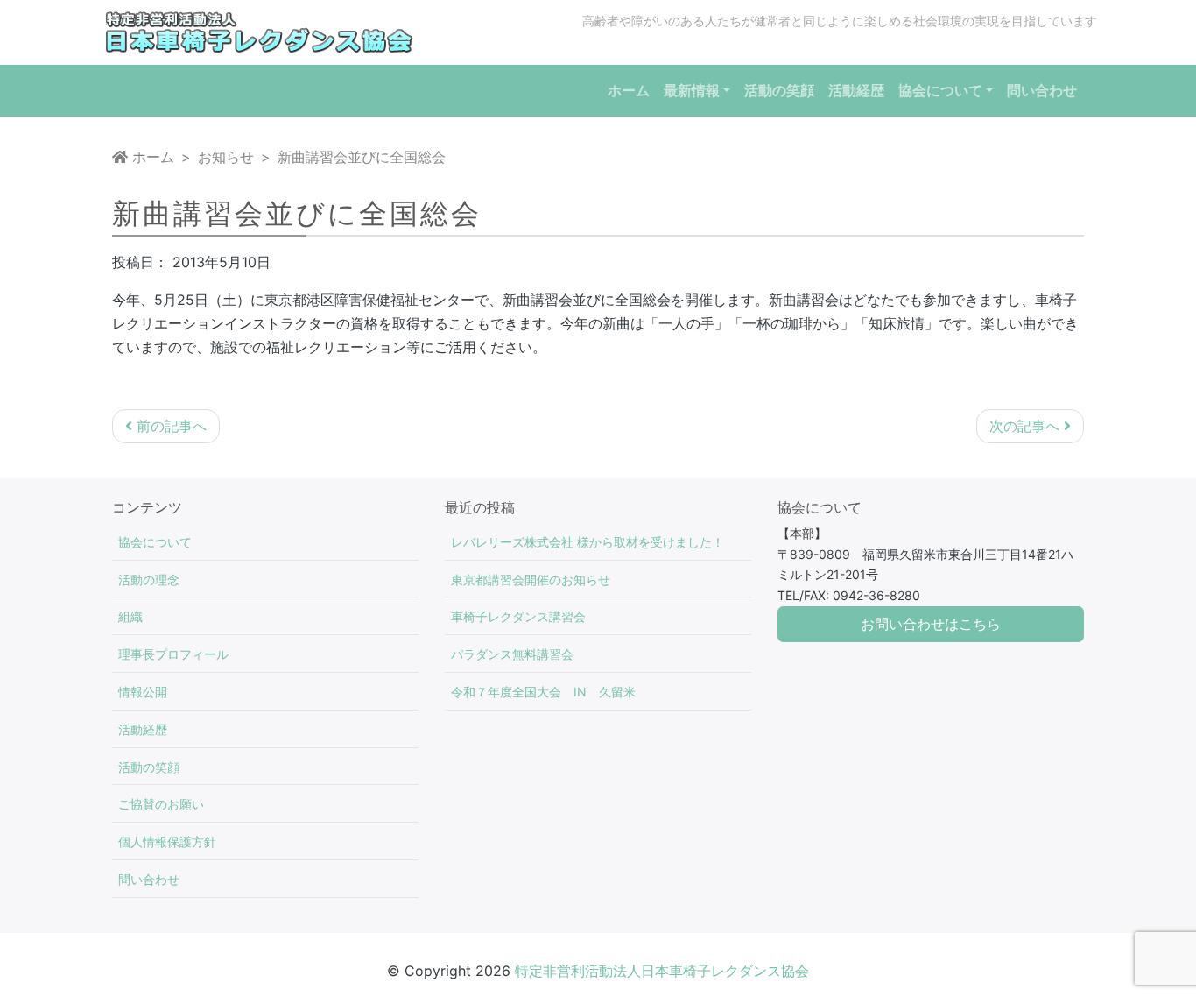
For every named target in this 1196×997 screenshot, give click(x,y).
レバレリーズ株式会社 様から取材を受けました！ (587, 541)
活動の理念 (148, 579)
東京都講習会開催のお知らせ (530, 579)
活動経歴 (142, 729)
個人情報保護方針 (167, 841)
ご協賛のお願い (161, 803)
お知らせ (226, 157)
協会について (155, 541)
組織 (130, 616)
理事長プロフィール (173, 654)
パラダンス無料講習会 (512, 654)
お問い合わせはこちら (931, 624)
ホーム (151, 157)
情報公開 (142, 691)
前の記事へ (169, 426)
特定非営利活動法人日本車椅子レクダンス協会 (662, 970)
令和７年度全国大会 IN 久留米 (543, 691)
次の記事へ (1026, 426)
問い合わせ (148, 879)
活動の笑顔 (148, 767)
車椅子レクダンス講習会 (518, 616)
